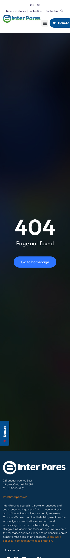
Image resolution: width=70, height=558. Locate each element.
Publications (36, 10)
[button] (44, 23)
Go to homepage (35, 262)
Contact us (52, 10)
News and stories (16, 10)
